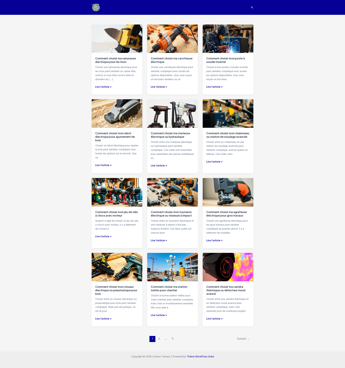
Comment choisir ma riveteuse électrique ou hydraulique (170, 134)
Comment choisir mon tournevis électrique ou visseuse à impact (171, 213)
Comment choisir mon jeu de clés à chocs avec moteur (116, 213)
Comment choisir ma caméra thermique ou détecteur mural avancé (225, 290)
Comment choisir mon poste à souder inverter (225, 60)
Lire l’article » (103, 87)
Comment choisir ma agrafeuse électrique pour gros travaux (226, 213)
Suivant (243, 338)
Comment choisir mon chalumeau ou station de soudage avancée (227, 134)
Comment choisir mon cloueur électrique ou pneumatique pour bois (116, 290)
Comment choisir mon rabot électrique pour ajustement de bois (115, 136)
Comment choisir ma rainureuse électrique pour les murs (115, 60)
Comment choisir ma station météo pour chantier (169, 288)
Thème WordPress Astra (200, 356)
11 (172, 338)
